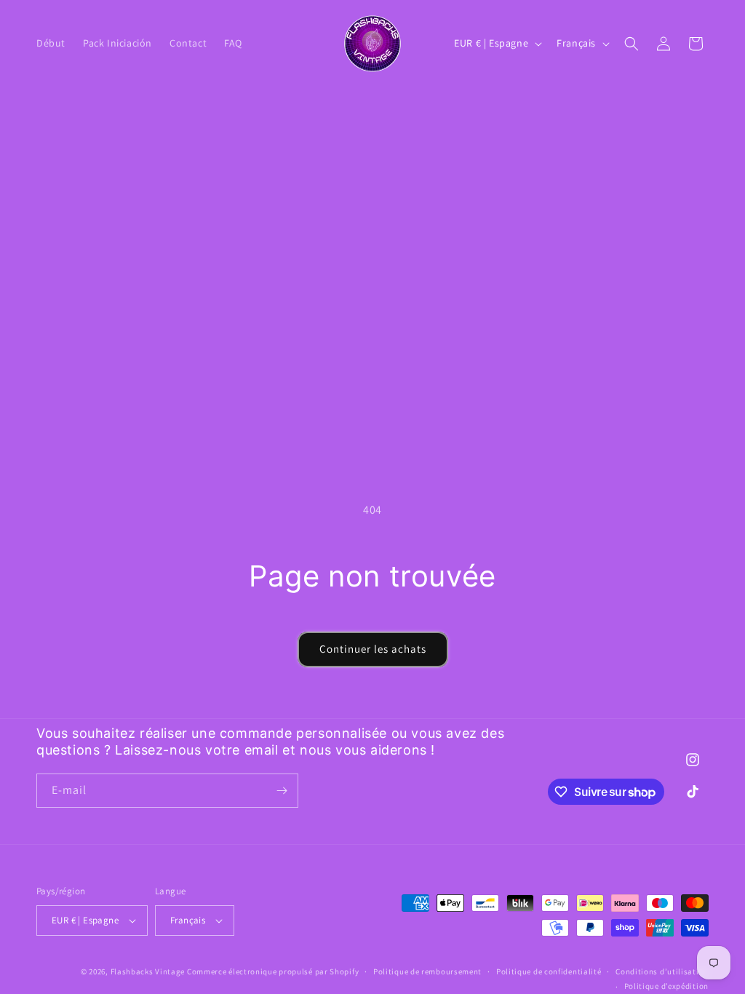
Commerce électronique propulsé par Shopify (273, 971)
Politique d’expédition (666, 986)
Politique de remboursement (427, 971)
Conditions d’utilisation (662, 971)
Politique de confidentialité (549, 971)
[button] (631, 44)
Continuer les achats (372, 649)
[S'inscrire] (282, 791)
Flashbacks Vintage (148, 971)
